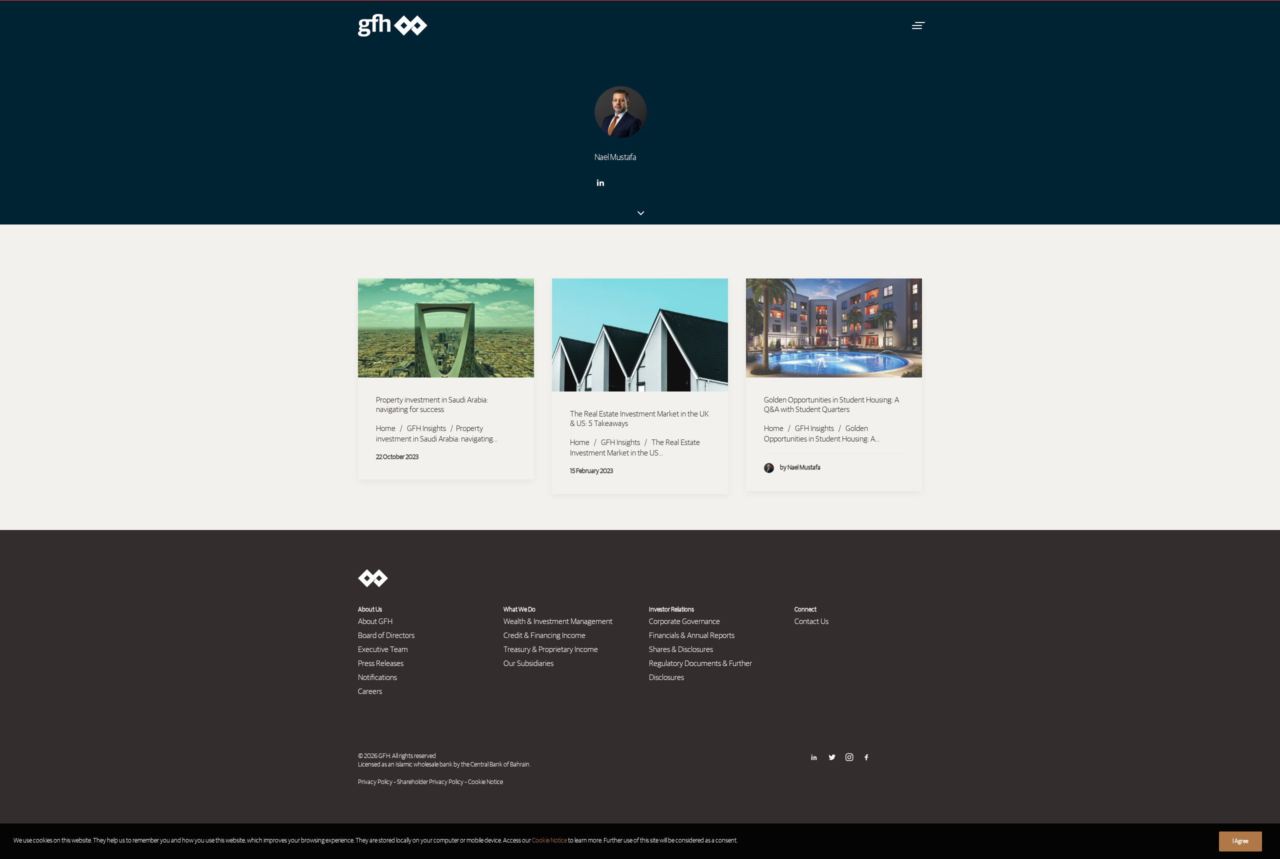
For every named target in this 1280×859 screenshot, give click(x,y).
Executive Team (383, 650)
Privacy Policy (375, 782)
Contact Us (811, 622)
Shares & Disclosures (681, 650)
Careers (370, 692)
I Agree (1240, 841)
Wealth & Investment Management (558, 622)
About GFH (375, 622)
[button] (917, 25)
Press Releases (381, 664)
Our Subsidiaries (529, 664)
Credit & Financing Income (545, 636)
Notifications (377, 678)
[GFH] (393, 25)
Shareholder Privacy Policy (430, 782)
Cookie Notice (485, 782)
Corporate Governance (684, 622)
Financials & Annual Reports (691, 636)
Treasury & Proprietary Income (551, 650)
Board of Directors (386, 636)
